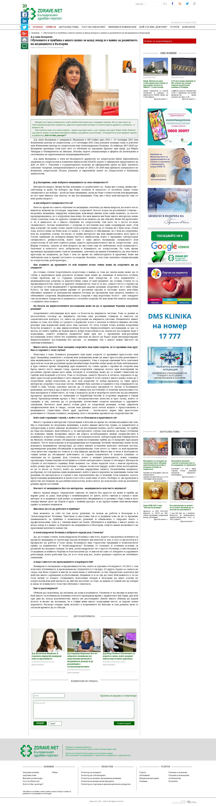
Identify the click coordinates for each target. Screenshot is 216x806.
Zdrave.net (93, 801)
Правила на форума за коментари (118, 695)
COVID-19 (51, 26)
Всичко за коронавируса (158, 41)
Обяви (54, 772)
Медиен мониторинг (149, 778)
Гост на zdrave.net (94, 26)
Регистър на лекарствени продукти (97, 781)
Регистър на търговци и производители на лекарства (105, 784)
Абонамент (144, 775)
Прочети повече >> (161, 99)
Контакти (188, 26)
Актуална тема (69, 26)
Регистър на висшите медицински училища (101, 778)
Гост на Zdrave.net (31, 781)
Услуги (174, 26)
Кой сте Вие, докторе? (153, 26)
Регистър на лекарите (91, 772)
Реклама (143, 781)
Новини (38, 26)
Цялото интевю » (38, 665)
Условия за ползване (178, 772)
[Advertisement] (142, 13)
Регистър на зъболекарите (93, 775)
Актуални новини (31, 772)
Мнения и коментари (122, 26)
